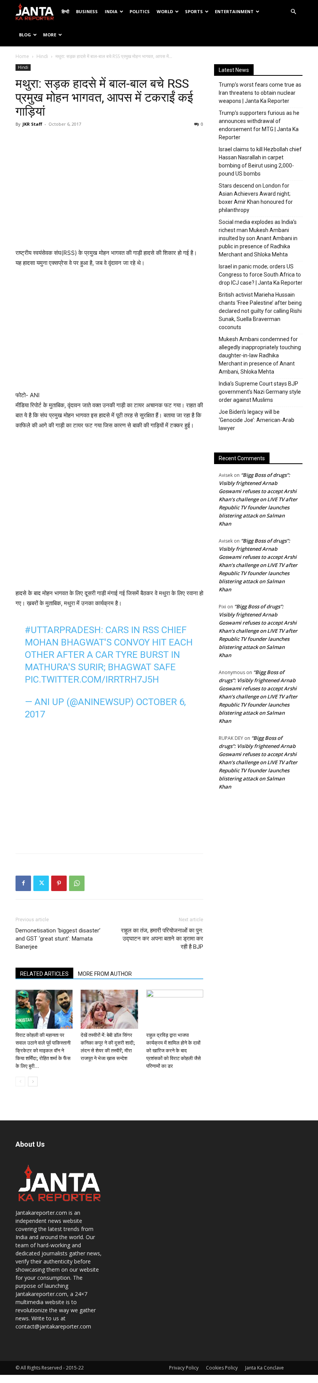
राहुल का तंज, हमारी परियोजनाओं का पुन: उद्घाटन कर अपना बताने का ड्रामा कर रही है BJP (162, 938)
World (165, 11)
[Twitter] (41, 883)
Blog (25, 35)
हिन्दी (65, 11)
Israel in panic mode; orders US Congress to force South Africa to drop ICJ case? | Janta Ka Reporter (260, 274)
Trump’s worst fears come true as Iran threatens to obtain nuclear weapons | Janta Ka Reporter (260, 93)
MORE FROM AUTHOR (105, 974)
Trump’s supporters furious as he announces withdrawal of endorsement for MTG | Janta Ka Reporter (259, 125)
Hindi (42, 56)
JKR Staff (32, 124)
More (49, 35)
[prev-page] (20, 1081)
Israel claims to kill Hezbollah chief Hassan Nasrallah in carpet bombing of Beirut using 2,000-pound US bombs (260, 161)
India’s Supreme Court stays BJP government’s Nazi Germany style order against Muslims (260, 392)
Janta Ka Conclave (264, 1367)
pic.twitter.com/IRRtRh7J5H (92, 679)
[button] (293, 11)
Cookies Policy (222, 1367)
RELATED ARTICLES (44, 974)
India (111, 11)
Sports (194, 11)
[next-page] (33, 1081)
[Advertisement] (109, 190)
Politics (140, 11)
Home (22, 56)
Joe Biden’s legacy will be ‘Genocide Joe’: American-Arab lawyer (256, 420)
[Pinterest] (59, 883)
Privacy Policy (184, 1367)
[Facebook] (23, 883)
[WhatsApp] (77, 883)
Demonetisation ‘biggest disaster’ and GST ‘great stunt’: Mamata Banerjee (58, 938)
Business (87, 11)
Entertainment (234, 11)
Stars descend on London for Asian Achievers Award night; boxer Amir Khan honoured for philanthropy (256, 198)
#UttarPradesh (63, 630)
